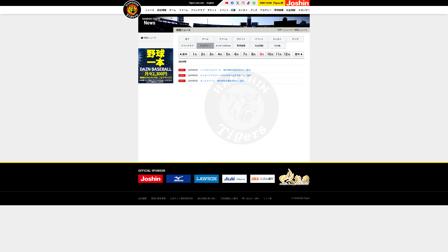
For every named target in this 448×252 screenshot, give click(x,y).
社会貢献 (259, 45)
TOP (279, 30)
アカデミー (205, 45)
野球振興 (241, 45)
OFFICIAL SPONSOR (151, 170)
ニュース (288, 30)
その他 (277, 45)
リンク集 (267, 198)
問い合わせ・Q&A (250, 198)
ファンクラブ (187, 45)
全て (187, 39)
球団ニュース (150, 38)
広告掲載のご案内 (229, 198)
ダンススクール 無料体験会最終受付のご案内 (222, 81)
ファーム (223, 39)
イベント (259, 39)
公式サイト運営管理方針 (181, 198)
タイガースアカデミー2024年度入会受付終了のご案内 (225, 75)
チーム (205, 39)
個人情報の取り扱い (207, 198)
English (210, 3)
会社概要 (142, 198)
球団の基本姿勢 (158, 198)
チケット (241, 39)
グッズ (295, 39)
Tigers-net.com (196, 3)
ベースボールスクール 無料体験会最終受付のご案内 (225, 70)
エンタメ (277, 39)
